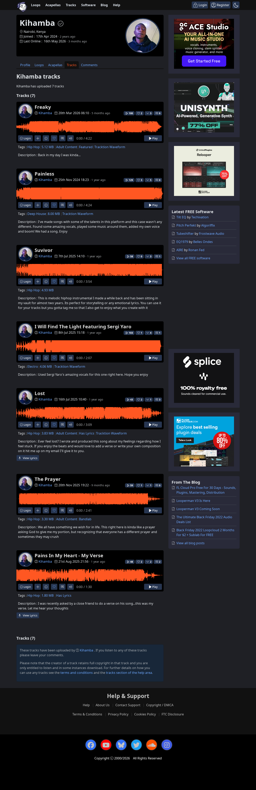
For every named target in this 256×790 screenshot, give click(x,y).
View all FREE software (193, 258)
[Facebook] (90, 744)
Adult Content (66, 147)
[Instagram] (166, 744)
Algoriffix (208, 225)
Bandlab (85, 519)
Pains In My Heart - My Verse (69, 555)
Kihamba (45, 113)
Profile (25, 65)
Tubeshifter (185, 233)
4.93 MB (48, 290)
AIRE (179, 250)
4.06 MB (46, 366)
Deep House (36, 214)
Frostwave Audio (211, 233)
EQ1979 (182, 242)
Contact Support (127, 705)
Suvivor (44, 250)
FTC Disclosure (173, 714)
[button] (236, 5)
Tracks (71, 5)
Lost (40, 393)
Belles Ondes (203, 242)
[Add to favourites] (54, 138)
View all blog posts (190, 543)
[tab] (25, 65)
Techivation (200, 217)
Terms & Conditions (87, 714)
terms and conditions (76, 672)
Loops (35, 5)
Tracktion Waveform (109, 147)
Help (116, 5)
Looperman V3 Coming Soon (198, 509)
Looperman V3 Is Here (193, 500)
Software (88, 5)
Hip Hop (33, 147)
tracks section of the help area (129, 672)
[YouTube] (106, 744)
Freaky (43, 107)
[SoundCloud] (151, 744)
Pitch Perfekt (186, 225)
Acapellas (53, 5)
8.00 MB (54, 214)
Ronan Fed (196, 250)
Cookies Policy (145, 714)
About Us (103, 705)
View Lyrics (29, 458)
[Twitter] (136, 744)
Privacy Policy (118, 714)
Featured (86, 147)
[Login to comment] (62, 138)
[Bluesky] (121, 744)
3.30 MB (48, 519)
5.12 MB (48, 147)
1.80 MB (48, 595)
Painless (44, 173)
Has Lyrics (86, 433)
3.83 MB (48, 433)
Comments (89, 65)
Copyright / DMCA (159, 705)
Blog (104, 5)
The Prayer (48, 479)
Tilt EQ (181, 217)
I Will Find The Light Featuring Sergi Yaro (83, 326)
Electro (32, 366)
